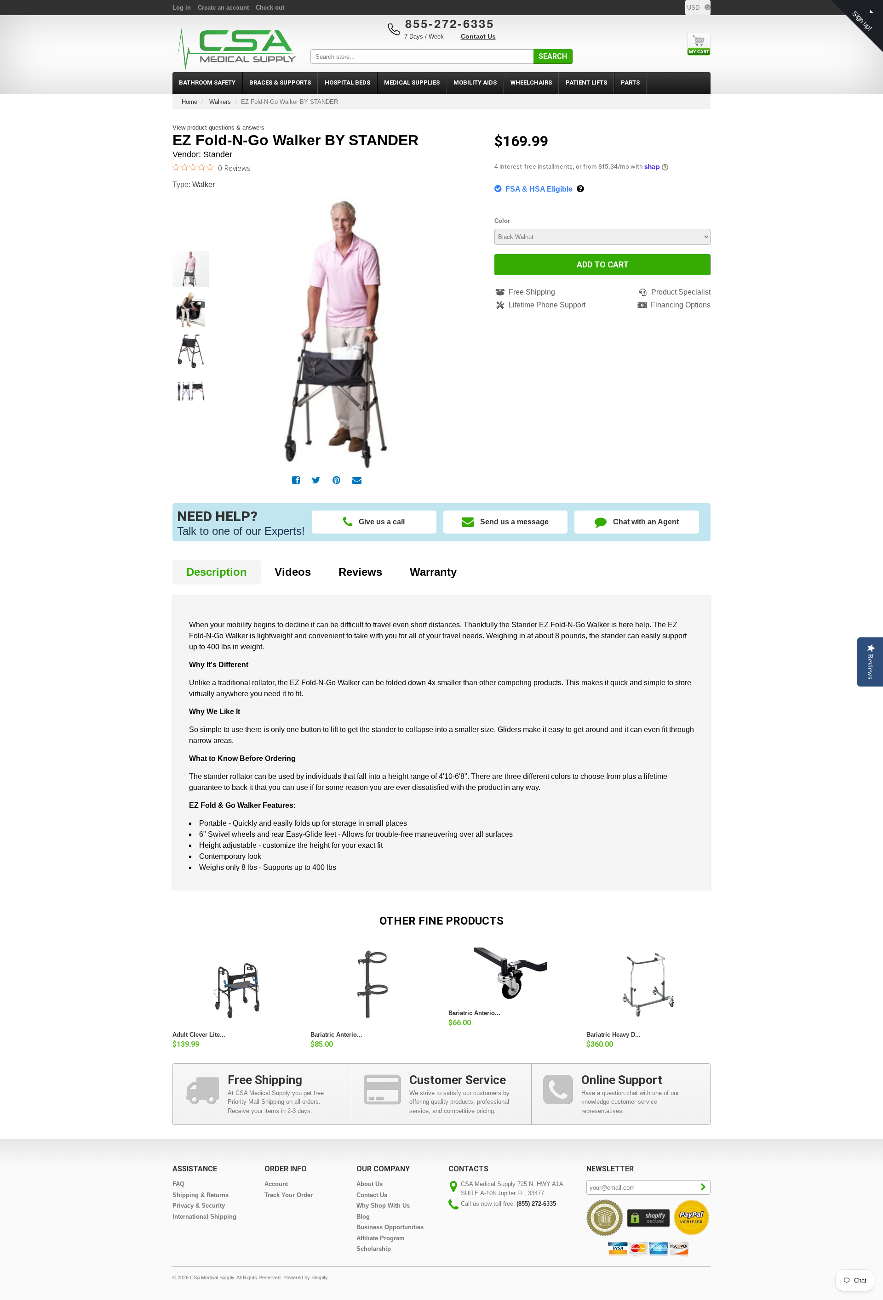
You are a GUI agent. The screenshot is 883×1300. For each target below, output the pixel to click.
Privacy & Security (198, 1205)
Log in (181, 7)
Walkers (220, 101)
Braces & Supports (280, 82)
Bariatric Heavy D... (613, 1034)
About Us (369, 1184)
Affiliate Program (380, 1238)
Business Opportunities (390, 1227)
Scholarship (373, 1248)
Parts (630, 82)
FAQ (178, 1184)
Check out (270, 7)
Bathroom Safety (207, 82)
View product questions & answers (218, 127)
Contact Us (478, 36)
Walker (203, 184)
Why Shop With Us (383, 1205)
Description (216, 572)
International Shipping (204, 1216)
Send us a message (514, 522)
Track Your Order (288, 1195)
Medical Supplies (412, 82)
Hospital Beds (347, 82)
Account (276, 1184)
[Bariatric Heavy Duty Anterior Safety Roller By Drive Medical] (648, 984)
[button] (462, 323)
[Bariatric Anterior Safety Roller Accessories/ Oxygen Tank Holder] (372, 984)
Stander (217, 154)
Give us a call (382, 522)
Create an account (223, 7)
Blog (363, 1216)
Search (553, 56)
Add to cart (603, 264)
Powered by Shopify (305, 1277)
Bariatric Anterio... (336, 1034)
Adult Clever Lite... (198, 1034)
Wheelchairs (531, 82)
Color (502, 220)
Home (189, 101)
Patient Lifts (586, 82)
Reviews (360, 572)
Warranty (433, 572)
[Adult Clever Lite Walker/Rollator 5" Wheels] (234, 984)
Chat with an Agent (646, 522)
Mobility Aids (475, 82)
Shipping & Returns (200, 1195)
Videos (293, 572)
